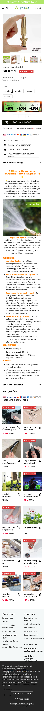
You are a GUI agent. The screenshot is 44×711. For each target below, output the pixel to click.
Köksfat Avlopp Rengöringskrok (31, 561)
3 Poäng (7, 91)
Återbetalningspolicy (32, 624)
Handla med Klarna (10, 641)
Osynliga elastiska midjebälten (7, 596)
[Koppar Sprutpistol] (22, 33)
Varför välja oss (8, 631)
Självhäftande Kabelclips (30, 428)
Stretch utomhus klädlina (6, 496)
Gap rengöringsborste (10, 461)
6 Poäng (7, 96)
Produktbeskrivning (13, 162)
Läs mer (6, 685)
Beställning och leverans (30, 619)
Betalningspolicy (31, 635)
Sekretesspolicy (30, 631)
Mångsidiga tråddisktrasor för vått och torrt (30, 598)
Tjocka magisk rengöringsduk (9, 428)
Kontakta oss (7, 618)
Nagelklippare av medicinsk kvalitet (30, 463)
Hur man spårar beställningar (8, 626)
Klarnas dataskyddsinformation (12, 645)
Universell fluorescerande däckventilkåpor (31, 496)
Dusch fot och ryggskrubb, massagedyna (9, 529)
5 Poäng (29, 91)
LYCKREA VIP (7, 128)
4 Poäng (18, 91)
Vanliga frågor (10, 391)
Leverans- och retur (13, 384)
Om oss (5, 621)
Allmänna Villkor (30, 627)
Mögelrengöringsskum (34, 527)
